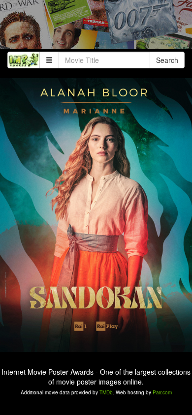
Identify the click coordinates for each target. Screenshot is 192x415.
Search (167, 60)
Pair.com (162, 392)
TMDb (106, 392)
